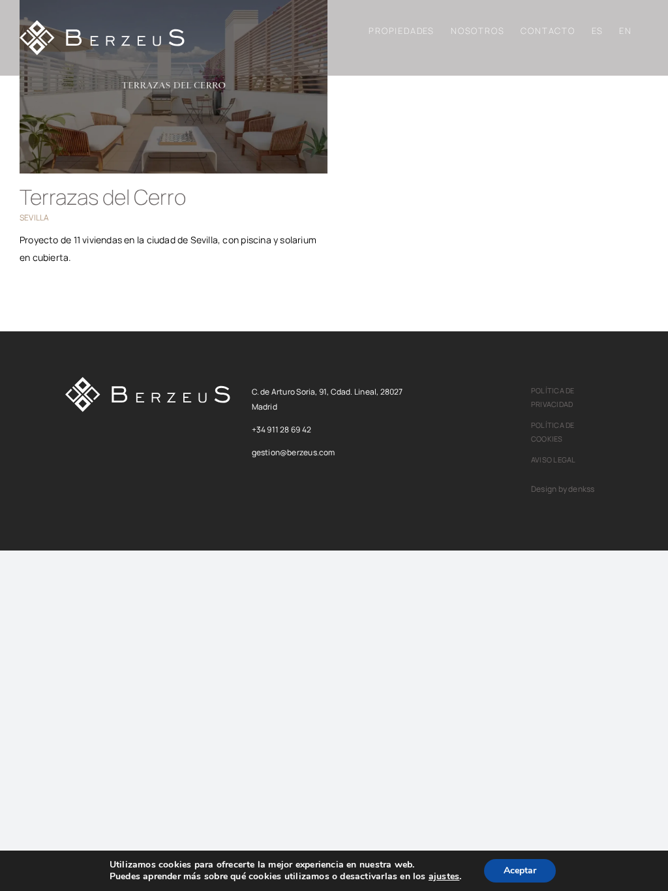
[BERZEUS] (147, 381)
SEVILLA (34, 217)
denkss (581, 488)
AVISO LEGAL (553, 459)
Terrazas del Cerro (103, 197)
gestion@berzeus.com (293, 452)
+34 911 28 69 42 (281, 429)
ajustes (444, 877)
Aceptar (520, 870)
